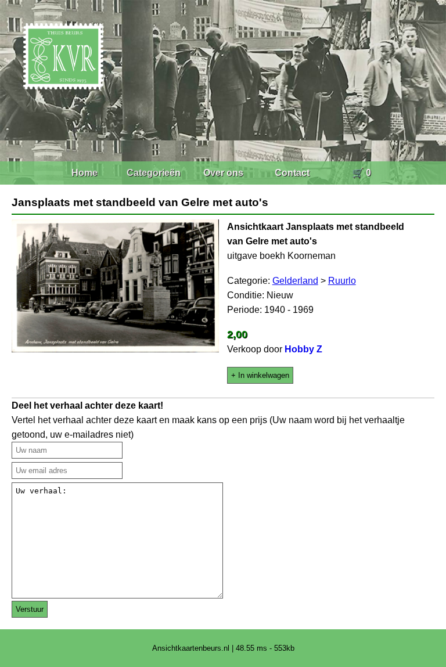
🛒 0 (361, 173)
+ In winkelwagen (260, 375)
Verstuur (30, 609)
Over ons (223, 173)
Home (84, 173)
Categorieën (154, 173)
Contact (292, 173)
